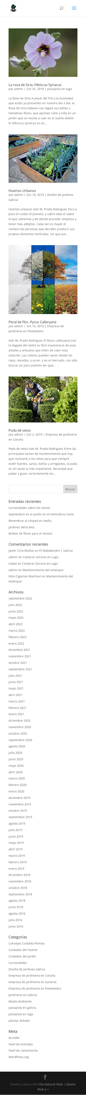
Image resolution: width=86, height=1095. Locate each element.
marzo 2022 (17, 630)
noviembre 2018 (20, 881)
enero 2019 (16, 869)
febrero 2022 (18, 637)
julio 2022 (15, 605)
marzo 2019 (17, 856)
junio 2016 (16, 926)
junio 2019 (16, 836)
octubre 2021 (18, 663)
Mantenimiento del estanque (43, 570)
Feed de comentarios (23, 1050)
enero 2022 (16, 643)
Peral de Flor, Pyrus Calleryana (32, 322)
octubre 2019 (18, 810)
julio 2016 (15, 920)
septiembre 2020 (20, 740)
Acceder (14, 1038)
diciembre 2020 (19, 720)
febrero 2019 (18, 862)
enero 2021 (16, 714)
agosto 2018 (17, 900)
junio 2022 (16, 611)
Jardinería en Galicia (23, 995)
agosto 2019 (17, 823)
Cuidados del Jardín (22, 956)
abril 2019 (16, 849)
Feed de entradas (21, 1044)
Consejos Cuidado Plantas (27, 943)
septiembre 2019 (20, 817)
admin (18, 89)
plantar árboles (19, 1021)
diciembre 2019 (19, 798)
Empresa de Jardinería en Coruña (32, 975)
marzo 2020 (17, 778)
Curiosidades (18, 963)
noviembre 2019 (20, 804)
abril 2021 (16, 695)
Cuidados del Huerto (23, 950)
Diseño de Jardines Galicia (27, 969)
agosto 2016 (17, 913)
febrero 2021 (18, 708)
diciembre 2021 (19, 650)
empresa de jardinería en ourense (33, 982)
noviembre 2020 (20, 727)
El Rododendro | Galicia (56, 551)
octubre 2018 (18, 888)
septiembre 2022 (20, 598)
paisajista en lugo (59, 89)
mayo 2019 (16, 843)
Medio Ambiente (20, 1001)
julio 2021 (15, 676)
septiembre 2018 (20, 894)
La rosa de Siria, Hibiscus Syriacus (35, 84)
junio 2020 (16, 759)
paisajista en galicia (22, 1008)
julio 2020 (15, 753)
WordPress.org (19, 1057)
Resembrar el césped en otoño (30, 521)
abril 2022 (16, 624)
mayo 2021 (16, 688)
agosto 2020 (17, 746)
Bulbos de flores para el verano (30, 533)
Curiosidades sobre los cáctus (29, 508)
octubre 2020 (18, 733)
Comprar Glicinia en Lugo (40, 557)
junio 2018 (16, 907)
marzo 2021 (17, 701)
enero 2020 (16, 791)
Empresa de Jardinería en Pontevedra (35, 988)
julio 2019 (15, 830)
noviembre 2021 (20, 656)
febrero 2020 (18, 785)
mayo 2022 (16, 618)
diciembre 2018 (19, 875)
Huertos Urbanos (22, 190)
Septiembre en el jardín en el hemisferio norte (41, 514)
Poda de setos (20, 430)
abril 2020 (16, 772)
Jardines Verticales (21, 527)
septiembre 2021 (20, 669)
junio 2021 (16, 682)
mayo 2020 (16, 766)
